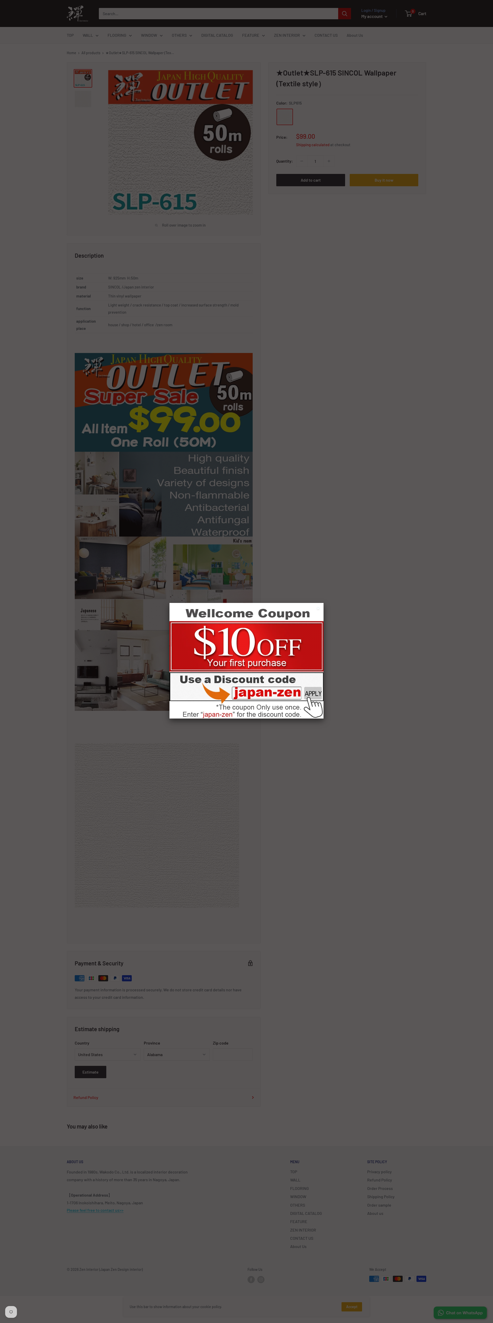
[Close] (319, 609)
